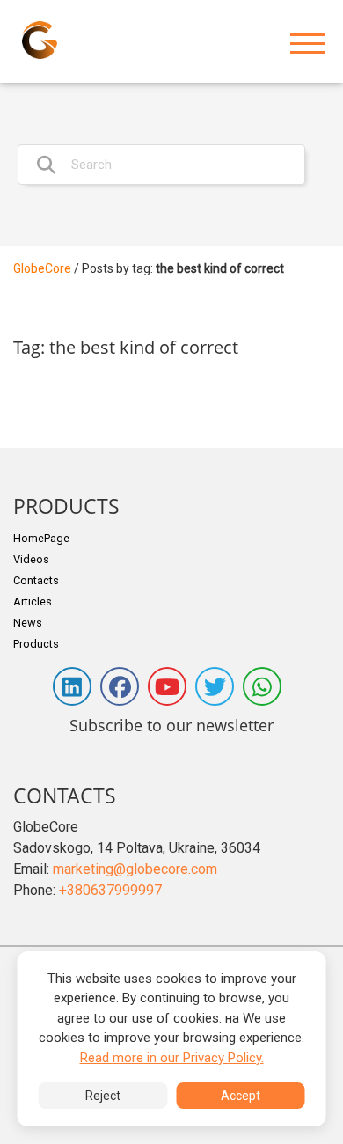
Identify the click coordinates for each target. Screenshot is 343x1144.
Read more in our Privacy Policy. (172, 1058)
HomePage (41, 538)
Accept (240, 1096)
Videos (31, 559)
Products (36, 643)
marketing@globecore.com (135, 869)
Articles (32, 601)
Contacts (36, 580)
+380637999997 (110, 890)
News (27, 622)
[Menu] (307, 44)
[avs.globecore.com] (39, 39)
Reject (102, 1096)
